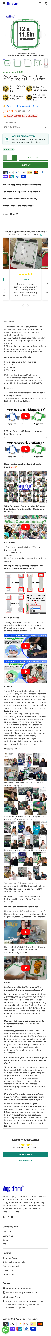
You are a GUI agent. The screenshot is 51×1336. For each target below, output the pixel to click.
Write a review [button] (25, 1154)
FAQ (5, 1244)
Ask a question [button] (25, 1160)
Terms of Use (8, 1274)
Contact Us (8, 1236)
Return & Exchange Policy (14, 1262)
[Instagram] (8, 1216)
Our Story (7, 1231)
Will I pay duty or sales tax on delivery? (20, 198)
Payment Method (11, 1266)
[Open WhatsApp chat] (5, 1330)
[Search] (40, 3)
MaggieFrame (9, 72)
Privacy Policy (9, 1270)
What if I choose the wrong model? (19, 205)
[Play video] (25, 416)
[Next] (45, 35)
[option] (26, 34)
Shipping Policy (10, 1258)
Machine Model (10, 122)
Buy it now (25, 165)
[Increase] (14, 157)
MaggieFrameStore (29, 1319)
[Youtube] (12, 1216)
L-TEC (20, 72)
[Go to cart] (45, 3)
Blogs (5, 1240)
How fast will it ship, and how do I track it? (22, 191)
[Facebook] (4, 1216)
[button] (23, 305)
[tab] (9, 321)
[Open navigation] (4, 3)
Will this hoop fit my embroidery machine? (22, 184)
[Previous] (6, 35)
